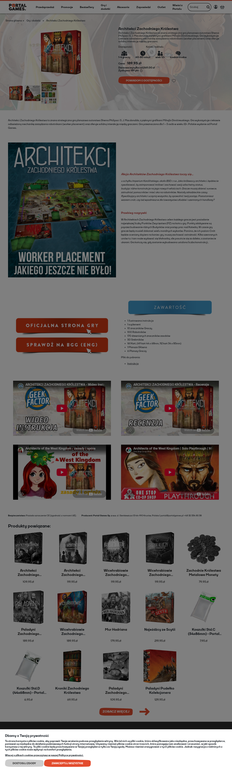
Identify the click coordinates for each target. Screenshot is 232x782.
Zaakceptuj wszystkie (67, 763)
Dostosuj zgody (24, 763)
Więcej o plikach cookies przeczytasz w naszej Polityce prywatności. (44, 755)
